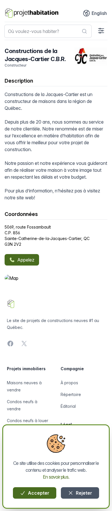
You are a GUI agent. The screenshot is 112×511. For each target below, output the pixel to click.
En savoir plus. (56, 477)
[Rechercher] (84, 31)
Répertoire (71, 394)
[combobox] (48, 31)
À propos (69, 382)
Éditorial (68, 406)
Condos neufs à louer (27, 420)
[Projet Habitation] (31, 13)
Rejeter (83, 493)
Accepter (38, 493)
